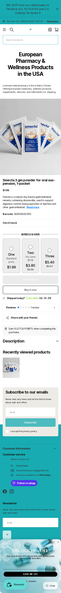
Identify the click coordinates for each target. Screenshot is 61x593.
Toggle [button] (57, 341)
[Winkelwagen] (56, 30)
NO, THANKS (30, 581)
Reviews (22, 307)
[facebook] (5, 492)
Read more (52, 21)
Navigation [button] (4, 29)
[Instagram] (12, 492)
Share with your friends (24, 317)
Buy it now (30, 289)
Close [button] (57, 9)
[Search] (12, 29)
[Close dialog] (58, 541)
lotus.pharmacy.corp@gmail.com (32, 470)
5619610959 (22, 465)
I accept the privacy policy (24, 431)
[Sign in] (50, 30)
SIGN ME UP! (30, 574)
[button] (11, 258)
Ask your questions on (33, 475)
